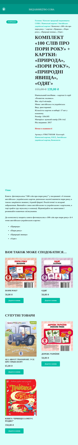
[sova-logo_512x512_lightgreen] (4, 9)
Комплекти (55, 140)
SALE (53, 137)
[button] (14, 300)
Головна (38, 21)
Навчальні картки (49, 23)
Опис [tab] (8, 190)
